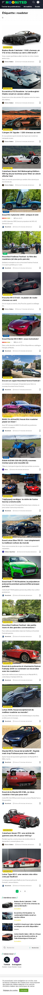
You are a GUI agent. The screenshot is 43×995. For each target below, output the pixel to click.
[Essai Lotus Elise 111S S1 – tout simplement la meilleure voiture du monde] (21, 526)
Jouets (16, 929)
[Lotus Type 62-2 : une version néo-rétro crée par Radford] (21, 860)
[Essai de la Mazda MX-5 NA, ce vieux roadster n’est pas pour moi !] (21, 778)
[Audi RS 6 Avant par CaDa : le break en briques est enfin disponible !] (7, 927)
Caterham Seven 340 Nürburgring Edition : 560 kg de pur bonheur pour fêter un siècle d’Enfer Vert (21, 173)
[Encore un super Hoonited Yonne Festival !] (21, 366)
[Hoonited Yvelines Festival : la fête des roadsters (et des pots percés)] (21, 242)
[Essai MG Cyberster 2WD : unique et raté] (21, 200)
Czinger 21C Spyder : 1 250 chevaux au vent (21, 132)
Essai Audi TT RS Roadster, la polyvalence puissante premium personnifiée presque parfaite (20, 584)
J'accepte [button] (23, 990)
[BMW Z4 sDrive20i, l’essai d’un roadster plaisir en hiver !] (21, 405)
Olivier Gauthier (10, 552)
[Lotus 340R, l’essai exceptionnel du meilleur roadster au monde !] (21, 695)
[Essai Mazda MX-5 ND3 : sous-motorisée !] (21, 324)
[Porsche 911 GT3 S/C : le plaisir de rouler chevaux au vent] (21, 283)
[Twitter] (6, 962)
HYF (5, 253)
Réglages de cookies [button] (10, 990)
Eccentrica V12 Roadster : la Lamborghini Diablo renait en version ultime (25, 915)
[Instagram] (16, 962)
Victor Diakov (9, 62)
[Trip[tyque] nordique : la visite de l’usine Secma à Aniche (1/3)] (21, 485)
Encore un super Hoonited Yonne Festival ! (21, 381)
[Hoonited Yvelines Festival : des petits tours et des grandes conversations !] (21, 611)
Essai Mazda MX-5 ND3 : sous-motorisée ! (20, 339)
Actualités (7, 47)
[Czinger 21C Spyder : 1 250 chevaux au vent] (21, 118)
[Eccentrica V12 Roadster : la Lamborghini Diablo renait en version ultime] (21, 77)
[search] (33, 2)
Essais (6, 211)
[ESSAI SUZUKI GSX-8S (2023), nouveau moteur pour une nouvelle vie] (21, 446)
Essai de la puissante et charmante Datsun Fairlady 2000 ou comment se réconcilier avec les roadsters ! (21, 668)
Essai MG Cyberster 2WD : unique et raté (20, 215)
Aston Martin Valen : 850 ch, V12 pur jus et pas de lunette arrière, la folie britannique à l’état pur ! (27, 936)
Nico (6, 469)
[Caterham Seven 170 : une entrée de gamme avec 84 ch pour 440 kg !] (21, 819)
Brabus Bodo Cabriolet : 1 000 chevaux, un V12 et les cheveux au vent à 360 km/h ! (27, 904)
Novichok (8, 227)
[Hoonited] (16, 2)
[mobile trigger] (4, 2)
